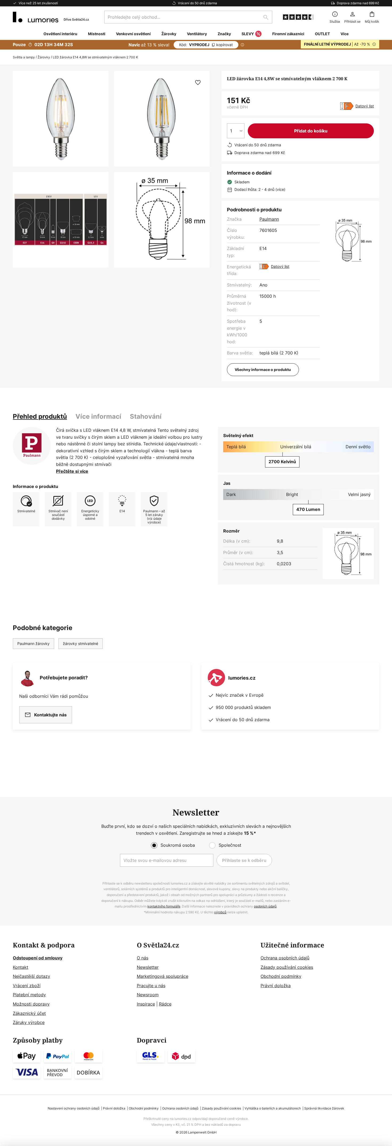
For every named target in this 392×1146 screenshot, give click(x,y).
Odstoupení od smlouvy (37, 958)
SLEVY (248, 33)
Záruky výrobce (29, 1022)
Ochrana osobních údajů (285, 958)
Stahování (146, 416)
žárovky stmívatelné (80, 643)
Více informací (98, 416)
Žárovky (44, 57)
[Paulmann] (32, 446)
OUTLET (322, 33)
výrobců (220, 912)
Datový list (364, 105)
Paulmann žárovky (33, 643)
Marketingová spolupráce (162, 976)
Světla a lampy (24, 57)
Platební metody (29, 995)
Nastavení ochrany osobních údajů (73, 1108)
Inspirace (146, 1004)
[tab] (40, 416)
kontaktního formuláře (163, 906)
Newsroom (148, 995)
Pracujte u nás (151, 985)
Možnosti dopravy (31, 1004)
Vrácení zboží (27, 985)
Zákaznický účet (29, 1013)
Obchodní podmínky (281, 976)
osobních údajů (265, 906)
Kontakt (20, 967)
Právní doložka (276, 985)
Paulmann (269, 219)
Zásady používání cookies (287, 967)
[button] (61, 220)
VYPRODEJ (206, 44)
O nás (142, 958)
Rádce (165, 1004)
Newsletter (148, 967)
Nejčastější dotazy (31, 976)
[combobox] (188, 17)
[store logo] (51, 17)
